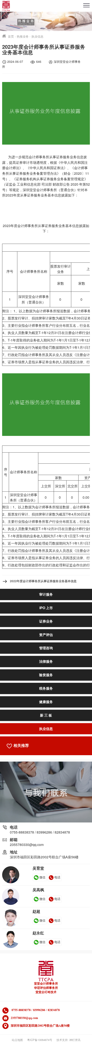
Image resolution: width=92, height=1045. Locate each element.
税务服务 (46, 688)
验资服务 (46, 674)
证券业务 (46, 621)
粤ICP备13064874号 (39, 1040)
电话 (57, 877)
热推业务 (23, 36)
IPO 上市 (46, 607)
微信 (42, 877)
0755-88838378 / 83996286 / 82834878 (40, 832)
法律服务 (46, 661)
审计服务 (46, 594)
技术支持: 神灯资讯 (68, 1040)
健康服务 (46, 701)
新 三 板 (46, 715)
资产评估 (46, 634)
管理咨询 (46, 647)
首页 (11, 36)
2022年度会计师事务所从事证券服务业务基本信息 (43, 581)
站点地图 (17, 1040)
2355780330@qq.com (27, 844)
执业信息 (37, 36)
